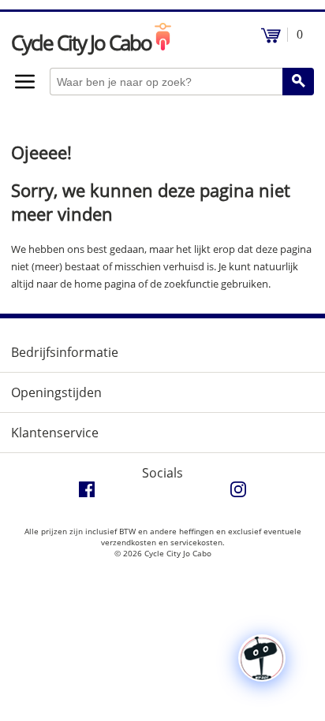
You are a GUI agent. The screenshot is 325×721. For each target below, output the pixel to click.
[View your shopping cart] (271, 39)
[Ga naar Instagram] (238, 493)
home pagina (105, 284)
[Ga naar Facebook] (87, 493)
